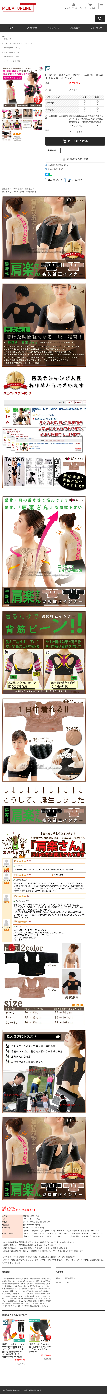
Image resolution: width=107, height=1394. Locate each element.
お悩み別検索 (8, 48)
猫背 (17, 56)
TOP (11, 28)
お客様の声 (75, 28)
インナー (7, 61)
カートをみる (90, 8)
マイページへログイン (74, 8)
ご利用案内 (32, 28)
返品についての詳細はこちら (58, 165)
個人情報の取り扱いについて (12, 1390)
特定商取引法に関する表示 (32, 1390)
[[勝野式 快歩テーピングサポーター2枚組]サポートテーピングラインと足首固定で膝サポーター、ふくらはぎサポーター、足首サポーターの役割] (13, 1330)
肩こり (18, 48)
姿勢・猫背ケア (18, 61)
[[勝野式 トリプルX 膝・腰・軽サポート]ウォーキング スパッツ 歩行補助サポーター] (40, 1330)
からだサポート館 (10, 43)
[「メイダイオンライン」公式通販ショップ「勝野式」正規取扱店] (19, 11)
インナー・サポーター (26, 43)
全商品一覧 (7, 39)
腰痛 (17, 52)
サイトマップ (96, 28)
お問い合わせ (53, 28)
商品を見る (21, 1364)
